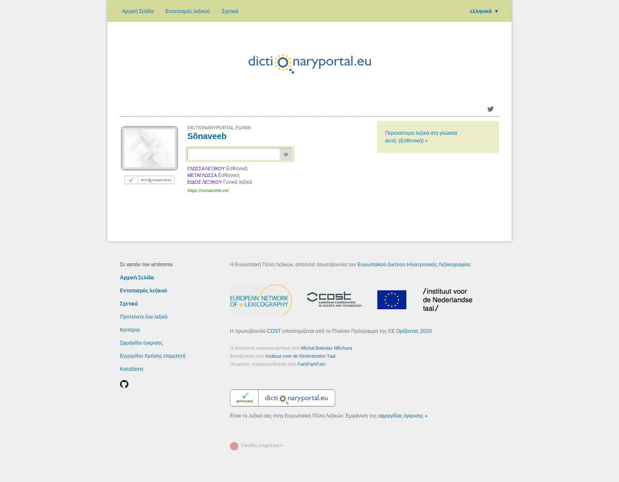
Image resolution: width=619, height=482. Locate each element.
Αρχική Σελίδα (138, 11)
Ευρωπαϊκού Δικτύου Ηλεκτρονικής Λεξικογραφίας (414, 265)
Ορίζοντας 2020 (414, 331)
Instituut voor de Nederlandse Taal (300, 356)
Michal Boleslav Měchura (326, 348)
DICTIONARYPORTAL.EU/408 (219, 127)
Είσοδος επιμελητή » (262, 445)
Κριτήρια (130, 330)
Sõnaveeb (207, 136)
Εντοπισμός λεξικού (187, 11)
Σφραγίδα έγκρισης (141, 343)
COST (274, 331)
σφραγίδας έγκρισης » (403, 416)
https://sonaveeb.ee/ (208, 190)
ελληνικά (484, 11)
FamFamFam (312, 364)
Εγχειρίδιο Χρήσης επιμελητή (153, 356)
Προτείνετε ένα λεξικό (144, 317)
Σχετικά (230, 11)
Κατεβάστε (132, 369)
